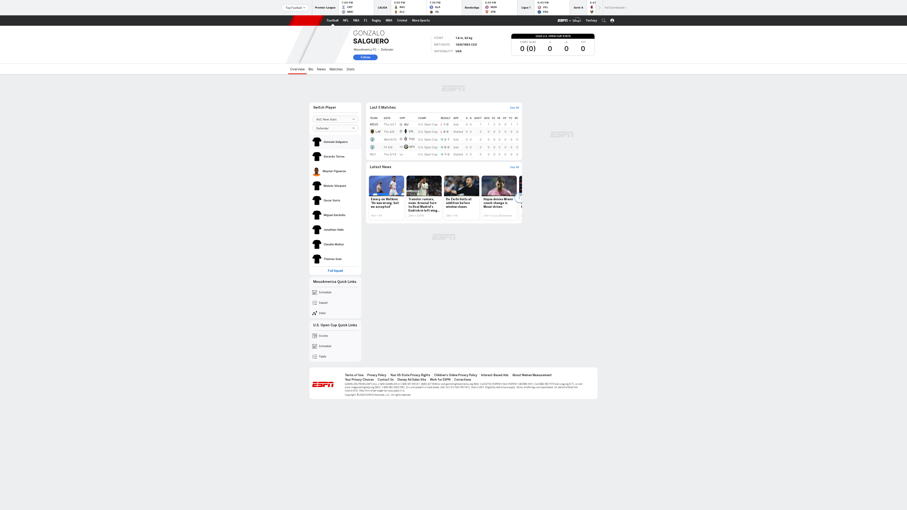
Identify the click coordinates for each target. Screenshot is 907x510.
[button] (604, 20)
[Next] (599, 7)
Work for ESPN (440, 379)
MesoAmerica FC (365, 49)
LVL (411, 131)
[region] (444, 136)
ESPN (306, 20)
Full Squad (335, 270)
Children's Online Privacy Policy (455, 375)
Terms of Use (354, 375)
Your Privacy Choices (359, 379)
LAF (378, 131)
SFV (412, 147)
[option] (386, 198)
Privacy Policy (376, 375)
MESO (374, 124)
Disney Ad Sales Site (412, 379)
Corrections (462, 379)
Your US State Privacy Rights (410, 375)
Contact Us (386, 379)
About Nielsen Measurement (532, 375)
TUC (412, 139)
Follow (365, 57)
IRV (406, 124)
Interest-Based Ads (495, 375)
